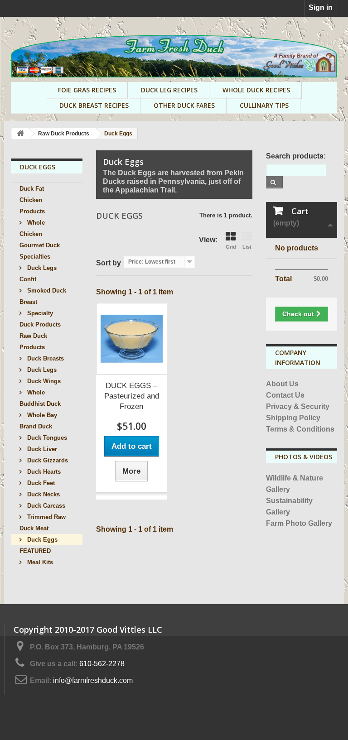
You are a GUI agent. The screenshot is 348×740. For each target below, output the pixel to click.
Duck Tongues (46, 437)
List (246, 247)
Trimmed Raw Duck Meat (42, 523)
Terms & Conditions (300, 429)
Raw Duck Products (33, 341)
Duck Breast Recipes (94, 105)
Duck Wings (43, 381)
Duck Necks (42, 494)
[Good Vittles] (174, 56)
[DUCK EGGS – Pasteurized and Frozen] (132, 339)
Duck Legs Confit (38, 273)
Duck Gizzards (46, 460)
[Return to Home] (20, 133)
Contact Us (285, 395)
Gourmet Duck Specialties (39, 251)
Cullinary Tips (264, 105)
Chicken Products (32, 206)
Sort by (108, 263)
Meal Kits (39, 562)
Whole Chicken (32, 228)
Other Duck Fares (184, 105)
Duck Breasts (44, 358)
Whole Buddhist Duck (40, 398)
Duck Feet (40, 483)
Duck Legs (41, 369)
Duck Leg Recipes (169, 90)
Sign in (321, 7)
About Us (282, 384)
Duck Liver (41, 449)
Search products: (296, 156)
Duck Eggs (41, 539)
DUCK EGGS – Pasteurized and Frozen (131, 396)
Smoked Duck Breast (42, 296)
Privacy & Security (297, 406)
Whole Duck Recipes (256, 90)
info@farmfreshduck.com (93, 680)
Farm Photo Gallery (299, 523)
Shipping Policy (293, 418)
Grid (231, 247)
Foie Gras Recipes (87, 90)
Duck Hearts (43, 471)
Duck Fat (31, 188)
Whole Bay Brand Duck (38, 421)
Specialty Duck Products (40, 319)
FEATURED (35, 551)
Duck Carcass (45, 505)
